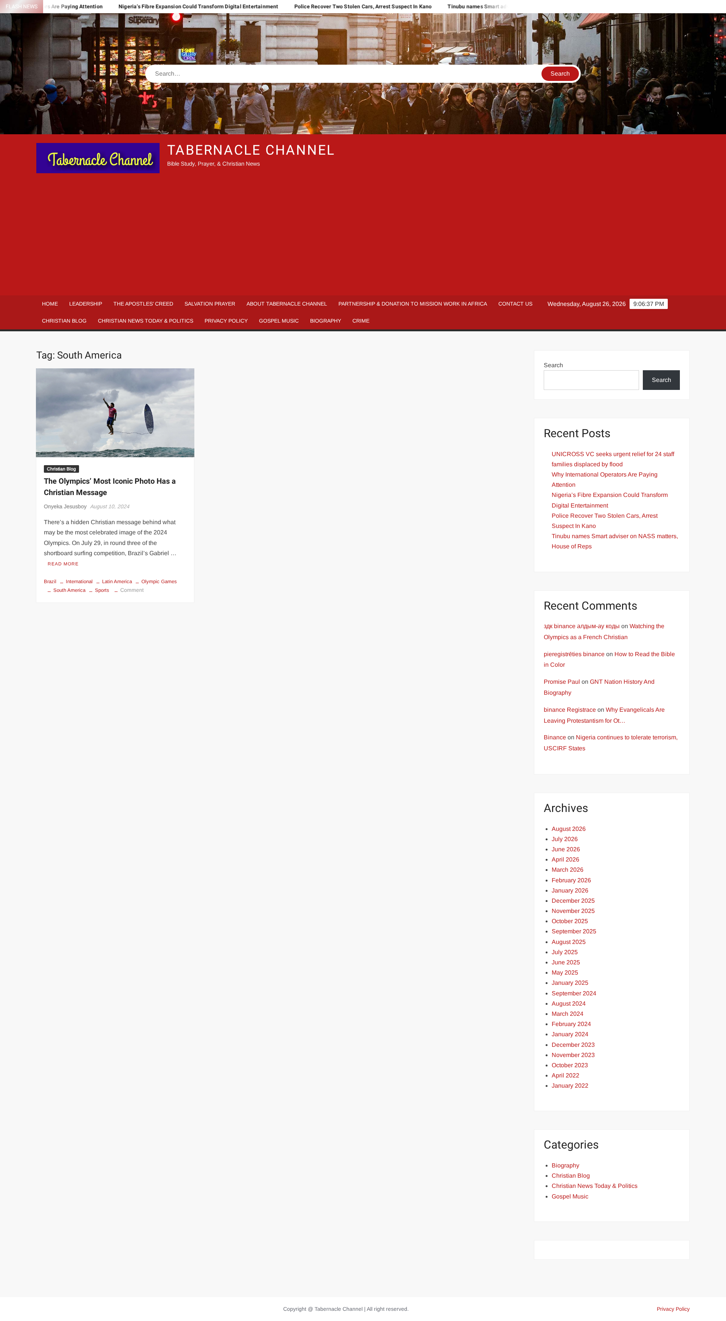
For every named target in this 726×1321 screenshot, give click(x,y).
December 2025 (573, 900)
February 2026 (571, 880)
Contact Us (515, 304)
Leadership (85, 304)
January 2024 (570, 1034)
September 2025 (574, 931)
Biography (325, 321)
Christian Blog (64, 321)
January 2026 (570, 890)
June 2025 (566, 962)
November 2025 (573, 911)
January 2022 (570, 1085)
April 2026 (565, 859)
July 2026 (565, 839)
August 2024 (569, 1003)
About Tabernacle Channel (287, 304)
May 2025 (565, 972)
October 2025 (570, 921)
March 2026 (567, 869)
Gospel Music (279, 321)
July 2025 (565, 952)
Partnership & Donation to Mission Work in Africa (412, 304)
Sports (102, 590)
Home (50, 304)
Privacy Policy (226, 321)
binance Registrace (570, 709)
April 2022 (565, 1075)
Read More (63, 564)
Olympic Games (159, 581)
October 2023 (570, 1065)
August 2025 (569, 942)
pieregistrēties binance (574, 654)
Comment (132, 590)
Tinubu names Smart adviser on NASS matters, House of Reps (475, 7)
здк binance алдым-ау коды (582, 626)
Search (553, 365)
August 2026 (569, 829)
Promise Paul (562, 681)
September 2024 (574, 993)
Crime (360, 321)
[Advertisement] (363, 235)
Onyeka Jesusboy (65, 506)
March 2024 (567, 1014)
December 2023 (573, 1045)
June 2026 (566, 849)
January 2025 (570, 982)
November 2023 (573, 1055)
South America (69, 590)
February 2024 (571, 1024)
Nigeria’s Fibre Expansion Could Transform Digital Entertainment (149, 7)
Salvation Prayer (210, 304)
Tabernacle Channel (251, 150)
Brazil (50, 581)
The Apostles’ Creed (143, 304)
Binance (555, 737)
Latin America (117, 581)
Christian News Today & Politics (145, 321)
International (79, 581)
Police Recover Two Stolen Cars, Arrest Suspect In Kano (314, 7)
